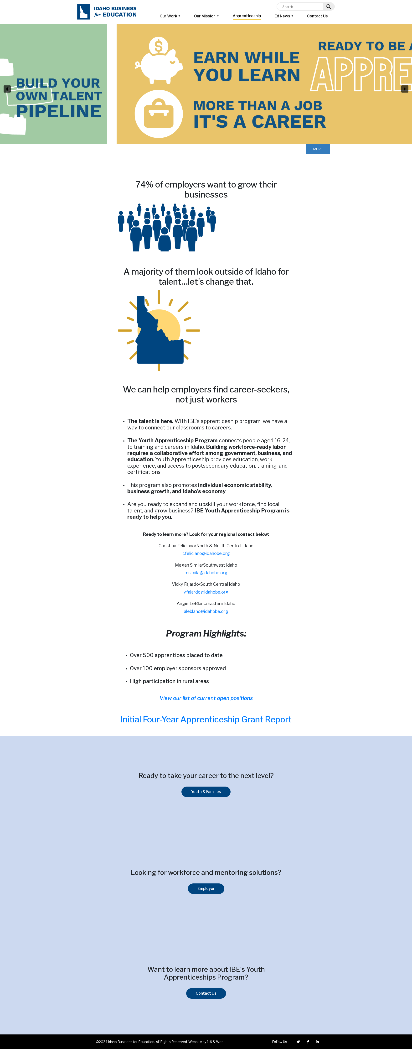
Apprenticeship (247, 16)
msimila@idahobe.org (206, 572)
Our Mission (205, 16)
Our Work (168, 16)
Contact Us (317, 16)
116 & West (216, 1042)
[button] (7, 89)
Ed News (282, 16)
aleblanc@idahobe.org (206, 611)
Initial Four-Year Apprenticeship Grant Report (206, 719)
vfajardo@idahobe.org (206, 592)
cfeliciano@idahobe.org (206, 553)
